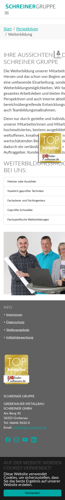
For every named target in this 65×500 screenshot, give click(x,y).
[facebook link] (8, 439)
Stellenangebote (17, 330)
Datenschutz (15, 322)
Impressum (14, 314)
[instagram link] (16, 439)
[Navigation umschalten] (7, 13)
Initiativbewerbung (19, 337)
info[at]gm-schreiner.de (29, 427)
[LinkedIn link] (33, 439)
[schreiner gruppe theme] (30, 6)
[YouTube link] (25, 439)
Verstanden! (32, 493)
